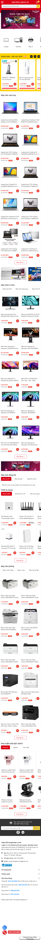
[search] (38, 6)
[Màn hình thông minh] (13, 273)
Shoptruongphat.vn (21, 899)
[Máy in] (30, 40)
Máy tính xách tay (8, 95)
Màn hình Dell (7, 289)
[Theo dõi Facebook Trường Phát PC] (18, 832)
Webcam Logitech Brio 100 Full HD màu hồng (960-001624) (8, 772)
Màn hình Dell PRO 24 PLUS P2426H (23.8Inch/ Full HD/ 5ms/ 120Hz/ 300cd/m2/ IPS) (30, 316)
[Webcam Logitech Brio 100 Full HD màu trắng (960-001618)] (27, 760)
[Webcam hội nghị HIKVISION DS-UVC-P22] (27, 789)
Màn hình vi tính (8, 285)
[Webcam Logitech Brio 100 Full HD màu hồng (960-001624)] (9, 760)
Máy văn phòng (7, 566)
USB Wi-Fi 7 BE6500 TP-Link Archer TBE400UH (8, 79)
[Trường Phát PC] (20, 2)
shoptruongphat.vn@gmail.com (18, 861)
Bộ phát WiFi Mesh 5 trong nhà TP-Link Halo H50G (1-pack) (8, 548)
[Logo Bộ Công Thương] (6, 865)
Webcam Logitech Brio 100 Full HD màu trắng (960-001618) (27, 772)
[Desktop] (18, 40)
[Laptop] (6, 40)
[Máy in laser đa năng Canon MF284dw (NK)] (30, 680)
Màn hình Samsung (22, 289)
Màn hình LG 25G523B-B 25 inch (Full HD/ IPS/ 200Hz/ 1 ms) (10, 444)
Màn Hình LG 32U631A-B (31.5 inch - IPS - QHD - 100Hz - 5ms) (29, 380)
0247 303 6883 (18, 858)
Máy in (31, 46)
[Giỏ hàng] (37, 2)
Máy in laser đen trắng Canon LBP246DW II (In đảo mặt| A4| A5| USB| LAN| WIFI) (30, 597)
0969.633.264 (15, 890)
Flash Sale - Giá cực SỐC (12, 56)
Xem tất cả (20, 262)
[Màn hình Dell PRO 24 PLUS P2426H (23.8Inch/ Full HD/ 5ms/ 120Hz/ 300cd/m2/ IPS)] (30, 302)
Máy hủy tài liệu (34, 570)
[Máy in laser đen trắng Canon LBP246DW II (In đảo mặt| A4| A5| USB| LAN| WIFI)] (30, 583)
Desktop (18, 46)
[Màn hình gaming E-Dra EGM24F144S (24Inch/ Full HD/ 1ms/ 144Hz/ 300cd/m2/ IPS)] (10, 302)
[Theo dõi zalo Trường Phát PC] (22, 832)
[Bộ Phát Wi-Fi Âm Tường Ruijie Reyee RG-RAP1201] (9, 506)
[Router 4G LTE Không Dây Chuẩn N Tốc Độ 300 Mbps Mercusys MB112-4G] (27, 536)
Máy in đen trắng (8, 570)
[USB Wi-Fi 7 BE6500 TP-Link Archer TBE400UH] (9, 67)
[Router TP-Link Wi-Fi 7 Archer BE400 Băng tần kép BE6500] (27, 506)
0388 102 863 (22, 885)
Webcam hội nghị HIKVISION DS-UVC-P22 (26, 802)
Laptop (6, 46)
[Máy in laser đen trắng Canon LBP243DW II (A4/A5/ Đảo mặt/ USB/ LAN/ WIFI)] (10, 648)
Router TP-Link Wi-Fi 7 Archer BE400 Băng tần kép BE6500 (27, 518)
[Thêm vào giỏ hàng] (15, 84)
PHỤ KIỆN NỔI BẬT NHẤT (12, 743)
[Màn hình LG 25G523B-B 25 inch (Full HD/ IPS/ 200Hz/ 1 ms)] (10, 431)
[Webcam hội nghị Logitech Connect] (9, 789)
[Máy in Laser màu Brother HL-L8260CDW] (30, 616)
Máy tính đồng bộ (8, 475)
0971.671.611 (15, 894)
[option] (20, 19)
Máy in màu (21, 570)
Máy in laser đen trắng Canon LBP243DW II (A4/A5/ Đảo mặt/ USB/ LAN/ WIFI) (10, 661)
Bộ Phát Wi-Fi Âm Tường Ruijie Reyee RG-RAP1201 (7, 518)
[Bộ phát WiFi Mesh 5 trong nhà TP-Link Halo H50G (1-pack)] (9, 536)
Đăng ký (36, 828)
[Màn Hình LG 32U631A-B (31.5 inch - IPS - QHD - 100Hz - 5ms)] (30, 366)
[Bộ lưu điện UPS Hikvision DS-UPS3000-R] (10, 680)
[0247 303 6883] (4, 932)
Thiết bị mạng (7, 490)
